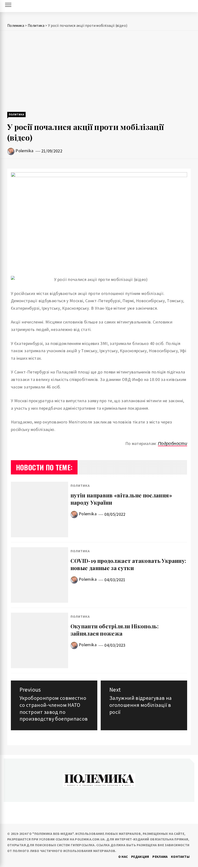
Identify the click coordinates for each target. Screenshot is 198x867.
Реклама (160, 856)
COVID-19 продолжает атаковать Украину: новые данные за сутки (128, 564)
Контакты (180, 856)
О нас (123, 856)
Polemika (24, 150)
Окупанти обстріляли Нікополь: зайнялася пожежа (115, 630)
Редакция (140, 856)
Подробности (172, 443)
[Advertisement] (99, 72)
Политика (16, 114)
